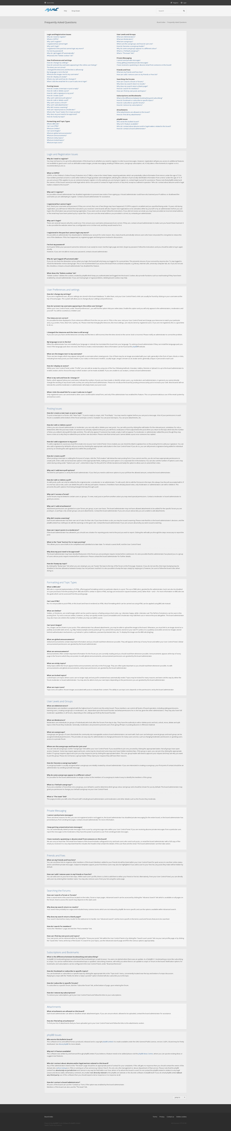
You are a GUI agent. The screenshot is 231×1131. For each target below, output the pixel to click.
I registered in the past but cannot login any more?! (65, 48)
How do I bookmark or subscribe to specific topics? (135, 100)
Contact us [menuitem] (170, 1117)
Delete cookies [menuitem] (181, 1117)
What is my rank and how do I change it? (61, 79)
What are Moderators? (125, 39)
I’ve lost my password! (55, 51)
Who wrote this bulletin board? (128, 122)
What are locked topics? (55, 140)
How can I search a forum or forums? (130, 81)
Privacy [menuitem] (162, 1117)
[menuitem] (184, 3)
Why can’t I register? (54, 41)
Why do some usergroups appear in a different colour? (137, 48)
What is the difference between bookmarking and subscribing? (139, 98)
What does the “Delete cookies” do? (60, 55)
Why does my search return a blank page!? (132, 86)
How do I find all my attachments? (129, 114)
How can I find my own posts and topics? (131, 91)
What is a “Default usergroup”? (128, 51)
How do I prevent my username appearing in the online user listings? (72, 65)
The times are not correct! (56, 67)
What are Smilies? (53, 128)
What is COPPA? (52, 39)
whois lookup (62, 1068)
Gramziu (59, 1125)
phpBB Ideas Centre (145, 1054)
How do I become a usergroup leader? (130, 46)
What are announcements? (57, 135)
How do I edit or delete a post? (58, 91)
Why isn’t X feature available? (127, 124)
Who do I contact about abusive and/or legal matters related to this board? (144, 126)
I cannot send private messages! (128, 60)
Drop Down (76, 11)
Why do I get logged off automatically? (60, 53)
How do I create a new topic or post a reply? (63, 88)
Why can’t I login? (53, 46)
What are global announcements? (59, 133)
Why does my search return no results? (131, 84)
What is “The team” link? (125, 53)
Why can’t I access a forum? (57, 103)
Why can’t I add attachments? (57, 105)
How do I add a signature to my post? (60, 93)
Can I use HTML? (53, 126)
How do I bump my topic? (56, 117)
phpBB (135, 347)
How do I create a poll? (55, 95)
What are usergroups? (125, 41)
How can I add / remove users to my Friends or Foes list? (137, 74)
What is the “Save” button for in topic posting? (63, 112)
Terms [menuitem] (155, 1117)
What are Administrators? (126, 37)
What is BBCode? (53, 124)
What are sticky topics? (55, 138)
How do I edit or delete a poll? (57, 100)
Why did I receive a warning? (57, 107)
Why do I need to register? (56, 37)
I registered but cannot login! (57, 44)
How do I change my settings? (57, 63)
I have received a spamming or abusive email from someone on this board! (144, 65)
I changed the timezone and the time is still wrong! (65, 70)
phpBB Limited (108, 1042)
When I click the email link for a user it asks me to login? (67, 81)
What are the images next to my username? (63, 74)
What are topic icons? (54, 142)
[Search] (184, 10)
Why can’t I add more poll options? (59, 98)
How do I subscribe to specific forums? (131, 103)
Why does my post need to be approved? (62, 114)
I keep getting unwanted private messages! (132, 63)
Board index (49, 1117)
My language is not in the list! (57, 72)
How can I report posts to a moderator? (61, 109)
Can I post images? (54, 131)
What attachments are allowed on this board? (133, 112)
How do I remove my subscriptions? (129, 105)
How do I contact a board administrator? (131, 128)
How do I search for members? (128, 88)
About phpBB (63, 1044)
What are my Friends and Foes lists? (130, 72)
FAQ (65, 11)
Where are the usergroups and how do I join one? (135, 44)
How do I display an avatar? (57, 77)
